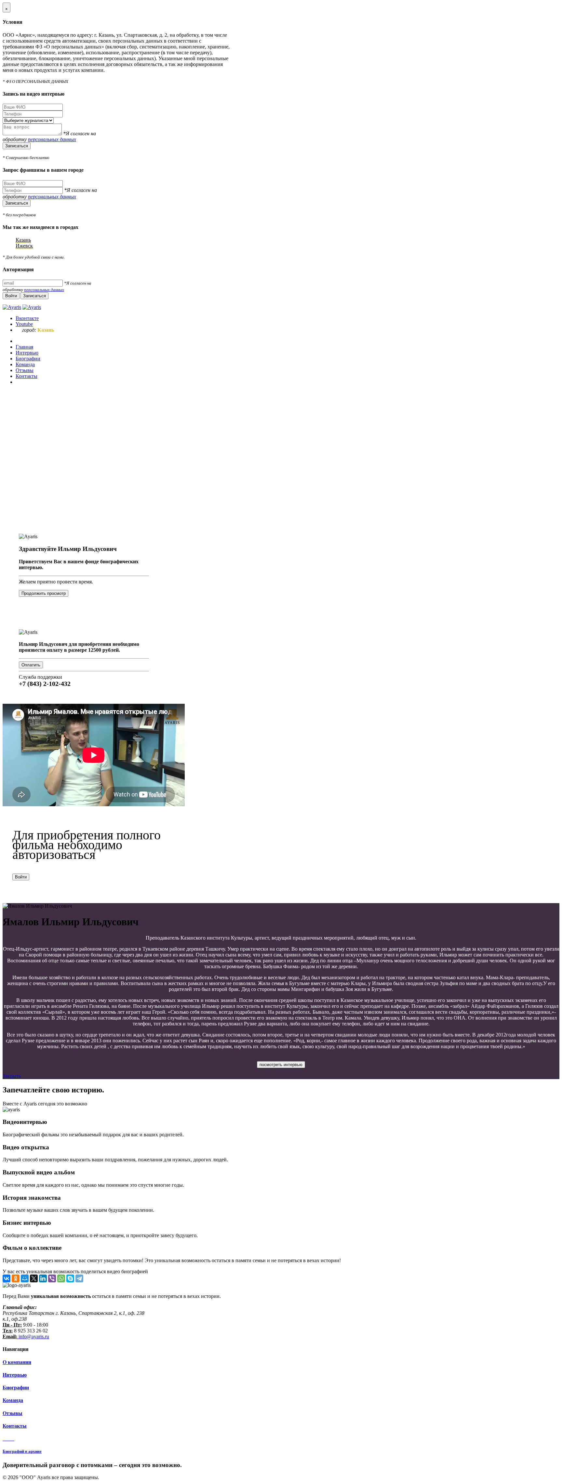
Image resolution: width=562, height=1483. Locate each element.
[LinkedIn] (43, 1278)
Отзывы (12, 1413)
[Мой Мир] (25, 1278)
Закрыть (12, 1076)
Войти (21, 877)
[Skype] (70, 1278)
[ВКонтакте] (6, 1278)
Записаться (16, 145)
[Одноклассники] (16, 1278)
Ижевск (24, 245)
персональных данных (52, 139)
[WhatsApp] (61, 1278)
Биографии (16, 1387)
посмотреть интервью (281, 1064)
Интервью (15, 1375)
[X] (34, 1278)
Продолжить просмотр (43, 593)
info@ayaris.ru (33, 1336)
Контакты (15, 1426)
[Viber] (52, 1278)
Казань (23, 240)
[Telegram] (79, 1278)
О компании (17, 1362)
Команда (13, 1400)
